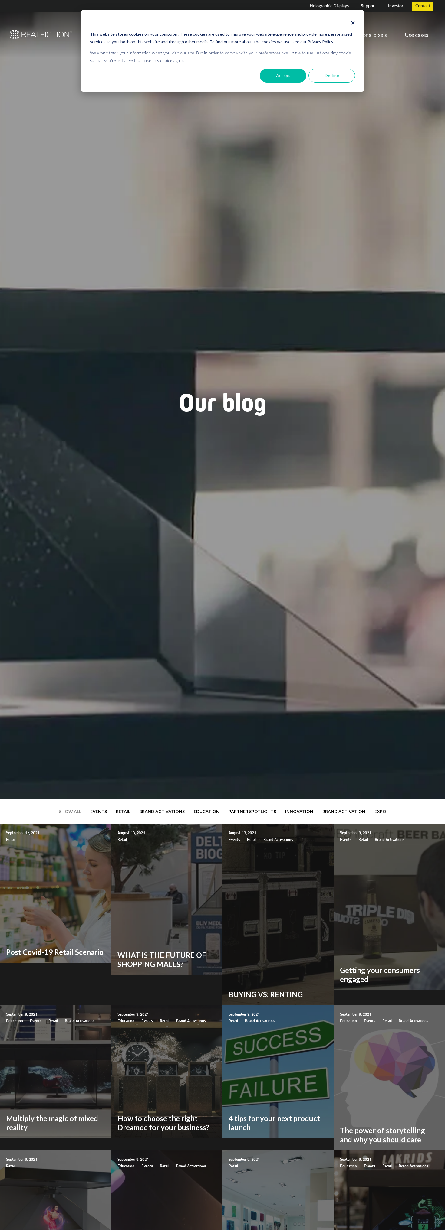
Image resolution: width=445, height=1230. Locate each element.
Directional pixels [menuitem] (366, 34)
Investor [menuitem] (395, 6)
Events (98, 811)
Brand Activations (162, 811)
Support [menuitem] (368, 6)
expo (380, 811)
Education (206, 811)
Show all (70, 811)
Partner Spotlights (252, 811)
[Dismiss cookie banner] (353, 23)
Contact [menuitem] (422, 6)
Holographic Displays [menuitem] (329, 6)
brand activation (343, 811)
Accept (283, 75)
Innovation (299, 811)
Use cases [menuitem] (416, 34)
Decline (332, 75)
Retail (123, 811)
